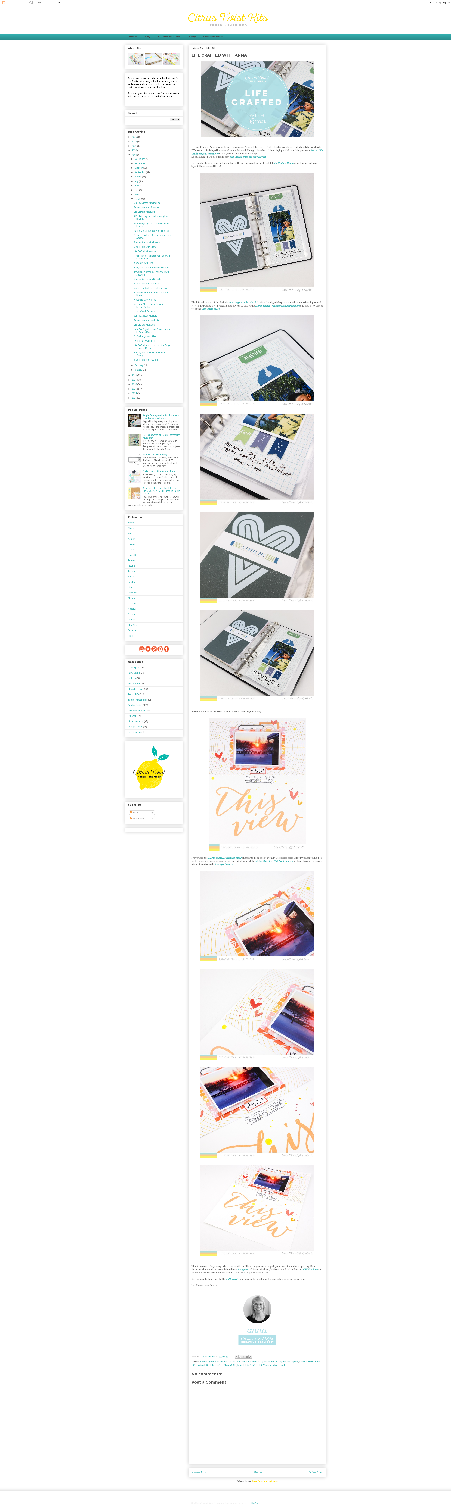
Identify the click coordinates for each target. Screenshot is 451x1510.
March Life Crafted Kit (249, 1365)
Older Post (315, 1472)
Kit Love (132, 678)
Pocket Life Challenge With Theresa (151, 230)
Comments (138, 818)
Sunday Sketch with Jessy (155, 454)
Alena (131, 528)
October (139, 167)
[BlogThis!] (240, 1357)
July (137, 181)
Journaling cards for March (241, 302)
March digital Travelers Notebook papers (277, 305)
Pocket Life (133, 694)
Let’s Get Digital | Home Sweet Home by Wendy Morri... (152, 331)
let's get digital (135, 726)
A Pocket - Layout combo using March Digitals (152, 218)
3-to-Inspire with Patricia (146, 359)
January (139, 369)
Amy (130, 533)
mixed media (134, 732)
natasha (132, 603)
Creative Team (213, 36)
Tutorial (132, 715)
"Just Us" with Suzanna (144, 311)
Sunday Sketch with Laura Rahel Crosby (149, 354)
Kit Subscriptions (169, 36)
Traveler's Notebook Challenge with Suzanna (151, 273)
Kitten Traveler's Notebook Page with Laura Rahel (152, 257)
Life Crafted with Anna (144, 324)
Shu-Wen (132, 625)
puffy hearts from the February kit (247, 156)
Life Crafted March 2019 (223, 1365)
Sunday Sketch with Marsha (147, 242)
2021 (134, 146)
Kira (130, 587)
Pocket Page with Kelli (145, 340)
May (137, 190)
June (137, 185)
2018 (134, 375)
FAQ (147, 36)
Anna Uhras (221, 1361)
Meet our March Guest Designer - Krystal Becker (150, 305)
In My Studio (134, 672)
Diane (131, 549)
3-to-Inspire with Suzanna (146, 207)
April (137, 194)
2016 (134, 384)
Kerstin (131, 581)
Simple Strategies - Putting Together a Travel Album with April (161, 417)
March (138, 199)
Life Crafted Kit (200, 1365)
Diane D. (132, 555)
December (140, 158)
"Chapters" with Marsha (145, 299)
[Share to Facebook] (247, 1357)
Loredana (132, 592)
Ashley (131, 538)
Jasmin (131, 571)
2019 (134, 155)
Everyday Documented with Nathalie (152, 267)
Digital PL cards (268, 1361)
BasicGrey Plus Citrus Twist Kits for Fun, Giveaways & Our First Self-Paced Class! (161, 491)
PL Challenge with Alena (146, 336)
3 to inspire (133, 667)
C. (224, 864)
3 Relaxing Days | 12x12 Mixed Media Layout (152, 225)
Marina (131, 598)
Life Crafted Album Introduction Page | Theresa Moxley (152, 347)
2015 (134, 388)
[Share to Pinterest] (250, 1357)
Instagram (242, 1269)
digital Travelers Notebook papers (274, 860)
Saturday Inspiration (138, 699)
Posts (135, 812)
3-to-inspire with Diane (145, 246)
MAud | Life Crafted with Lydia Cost (151, 288)
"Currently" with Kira (143, 262)
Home (133, 36)
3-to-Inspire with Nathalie (146, 320)
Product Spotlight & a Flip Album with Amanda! (152, 236)
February (139, 365)
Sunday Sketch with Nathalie (148, 279)
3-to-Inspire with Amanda (146, 283)
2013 (134, 397)
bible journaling (136, 721)
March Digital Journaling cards (224, 857)
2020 (134, 150)
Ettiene (131, 560)
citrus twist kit (237, 1361)
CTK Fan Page (310, 1269)
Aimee (131, 522)
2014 (134, 393)
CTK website (233, 1279)
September (140, 172)
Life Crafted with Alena (145, 251)
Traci (130, 635)
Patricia (131, 619)
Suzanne (132, 630)
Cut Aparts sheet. (211, 308)
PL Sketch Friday (136, 688)
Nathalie (132, 608)
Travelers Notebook (274, 1365)
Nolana (131, 614)
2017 (134, 379)
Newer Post (199, 1472)
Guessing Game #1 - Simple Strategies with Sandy (161, 436)
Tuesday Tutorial (136, 710)
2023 (134, 137)
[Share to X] (243, 1357)
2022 (134, 141)
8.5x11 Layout (207, 1361)
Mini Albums (134, 683)
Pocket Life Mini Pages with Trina (159, 471)
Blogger (255, 1503)
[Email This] (237, 1357)
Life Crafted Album (283, 163)
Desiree (132, 544)
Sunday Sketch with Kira (145, 315)
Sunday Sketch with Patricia (147, 202)
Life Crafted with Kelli (144, 211)
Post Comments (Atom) (265, 1481)
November (140, 163)
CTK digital (252, 1361)
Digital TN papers (288, 1361)
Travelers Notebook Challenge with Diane (151, 294)
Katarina (132, 576)
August (138, 176)
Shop (192, 36)
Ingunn (131, 565)
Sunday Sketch (135, 705)
